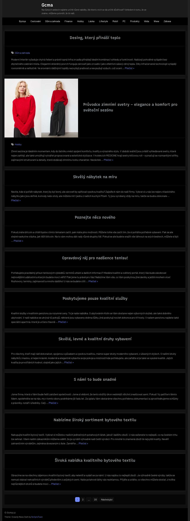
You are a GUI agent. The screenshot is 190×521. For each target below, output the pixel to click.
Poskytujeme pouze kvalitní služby (95, 298)
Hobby (80, 21)
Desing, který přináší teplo (95, 37)
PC (124, 21)
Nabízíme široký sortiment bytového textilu (95, 420)
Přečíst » (129, 68)
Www (156, 21)
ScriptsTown (37, 517)
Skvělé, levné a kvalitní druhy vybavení (95, 339)
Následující (106, 499)
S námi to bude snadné (95, 379)
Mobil (115, 21)
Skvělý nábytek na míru (95, 177)
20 (95, 499)
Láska (91, 21)
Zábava (167, 21)
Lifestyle (103, 21)
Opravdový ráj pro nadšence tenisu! (95, 258)
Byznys (22, 21)
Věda (146, 21)
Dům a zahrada (52, 21)
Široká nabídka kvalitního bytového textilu (95, 460)
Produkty (134, 21)
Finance (68, 21)
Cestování (36, 21)
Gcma (47, 5)
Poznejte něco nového (95, 217)
